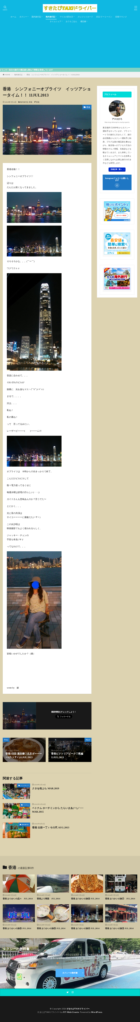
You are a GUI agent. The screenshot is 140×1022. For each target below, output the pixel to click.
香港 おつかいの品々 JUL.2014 (18, 899)
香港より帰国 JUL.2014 (48, 899)
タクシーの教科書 (70, 973)
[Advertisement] (70, 44)
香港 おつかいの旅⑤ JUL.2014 (51, 928)
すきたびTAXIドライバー (78, 1008)
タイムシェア (55, 21)
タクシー (23, 16)
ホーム (13, 16)
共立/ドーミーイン (104, 16)
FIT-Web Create (71, 1012)
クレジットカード (85, 16)
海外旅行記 (50, 16)
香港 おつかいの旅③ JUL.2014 (119, 928)
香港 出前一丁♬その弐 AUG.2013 (50, 827)
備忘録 (83, 21)
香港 (30, 102)
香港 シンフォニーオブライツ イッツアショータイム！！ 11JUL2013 (53, 75)
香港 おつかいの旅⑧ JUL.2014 (85, 899)
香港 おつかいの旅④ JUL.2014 (85, 928)
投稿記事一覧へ (116, 169)
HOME (7, 75)
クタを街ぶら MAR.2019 (45, 788)
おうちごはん (71, 21)
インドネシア (25, 785)
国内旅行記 (36, 16)
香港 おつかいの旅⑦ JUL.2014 (120, 899)
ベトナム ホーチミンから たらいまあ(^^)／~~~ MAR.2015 (57, 810)
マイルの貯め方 (66, 16)
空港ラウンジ (121, 16)
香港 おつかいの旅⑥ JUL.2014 (17, 928)
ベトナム (26, 805)
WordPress (96, 1012)
